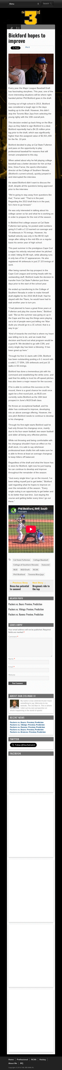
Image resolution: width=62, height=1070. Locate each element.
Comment (13, 636)
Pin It (27, 47)
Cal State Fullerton (21, 560)
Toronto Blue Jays (36, 574)
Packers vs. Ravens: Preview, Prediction (25, 614)
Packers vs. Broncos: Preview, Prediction (28, 732)
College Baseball (40, 560)
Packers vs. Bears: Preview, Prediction (25, 604)
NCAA (35, 569)
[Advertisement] (31, 825)
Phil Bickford (19, 574)
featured (46, 564)
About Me (12, 1063)
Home (11, 1059)
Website (11, 674)
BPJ (21, 1063)
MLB (15, 569)
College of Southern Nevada (25, 564)
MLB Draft (25, 569)
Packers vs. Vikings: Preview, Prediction (26, 609)
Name (11, 658)
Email (11, 666)
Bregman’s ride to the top (41, 587)
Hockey (42, 1059)
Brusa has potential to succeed (19, 587)
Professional (22, 1059)
